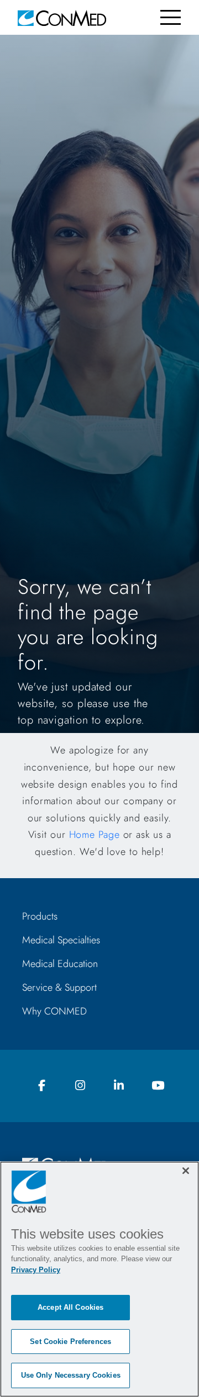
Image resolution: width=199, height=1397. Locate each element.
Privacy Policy (35, 1270)
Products (39, 916)
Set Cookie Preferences (70, 1341)
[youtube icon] (157, 1086)
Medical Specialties (61, 940)
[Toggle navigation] (170, 17)
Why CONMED (54, 1011)
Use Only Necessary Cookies (71, 1375)
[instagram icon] (80, 1086)
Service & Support (59, 987)
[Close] (186, 1170)
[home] (62, 17)
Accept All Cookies (70, 1307)
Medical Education (60, 964)
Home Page (94, 834)
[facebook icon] (41, 1086)
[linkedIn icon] (119, 1086)
